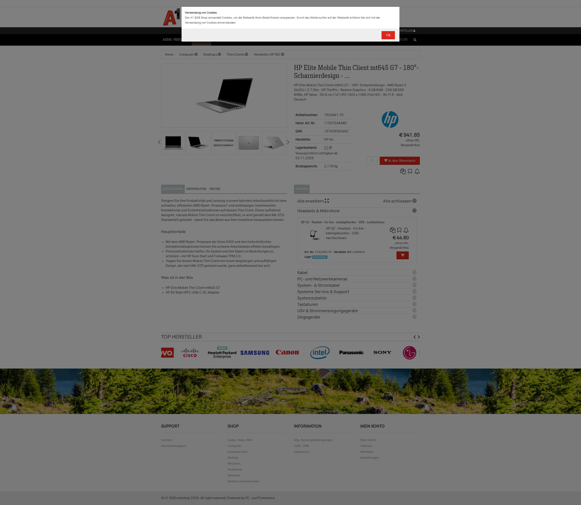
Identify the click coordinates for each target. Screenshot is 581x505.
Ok (388, 35)
